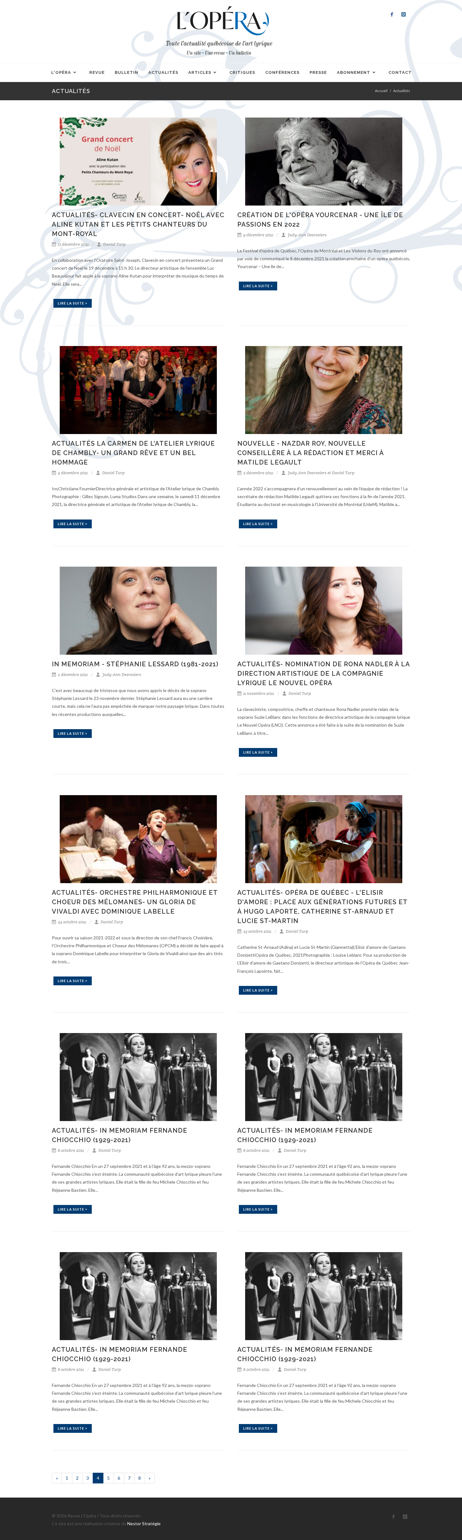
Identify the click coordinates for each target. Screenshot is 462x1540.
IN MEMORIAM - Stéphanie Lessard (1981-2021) (135, 664)
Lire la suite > (72, 303)
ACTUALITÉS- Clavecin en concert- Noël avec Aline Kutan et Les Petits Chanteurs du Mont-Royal (138, 224)
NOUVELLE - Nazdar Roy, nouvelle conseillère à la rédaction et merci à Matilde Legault (310, 453)
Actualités (401, 90)
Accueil (381, 90)
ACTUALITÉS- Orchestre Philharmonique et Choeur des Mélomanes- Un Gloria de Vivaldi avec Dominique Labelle (134, 902)
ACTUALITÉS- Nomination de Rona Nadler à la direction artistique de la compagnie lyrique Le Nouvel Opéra (323, 673)
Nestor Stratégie (144, 1523)
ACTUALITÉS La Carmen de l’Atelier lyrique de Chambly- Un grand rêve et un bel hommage (133, 453)
